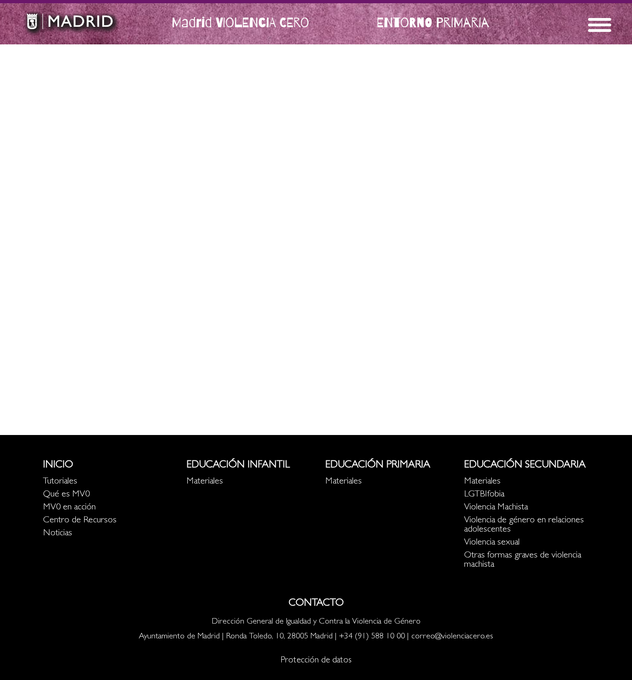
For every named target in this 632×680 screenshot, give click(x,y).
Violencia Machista (496, 507)
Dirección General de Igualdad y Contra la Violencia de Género (316, 622)
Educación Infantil (238, 465)
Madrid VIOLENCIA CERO (240, 22)
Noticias (57, 533)
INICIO (58, 465)
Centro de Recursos (80, 520)
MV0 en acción (69, 507)
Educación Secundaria (525, 465)
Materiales (204, 481)
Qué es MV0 (66, 494)
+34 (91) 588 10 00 (372, 637)
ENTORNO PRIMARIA (433, 22)
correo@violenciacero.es (452, 637)
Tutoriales (60, 481)
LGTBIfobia (484, 494)
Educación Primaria (377, 465)
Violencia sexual (492, 542)
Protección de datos (316, 660)
